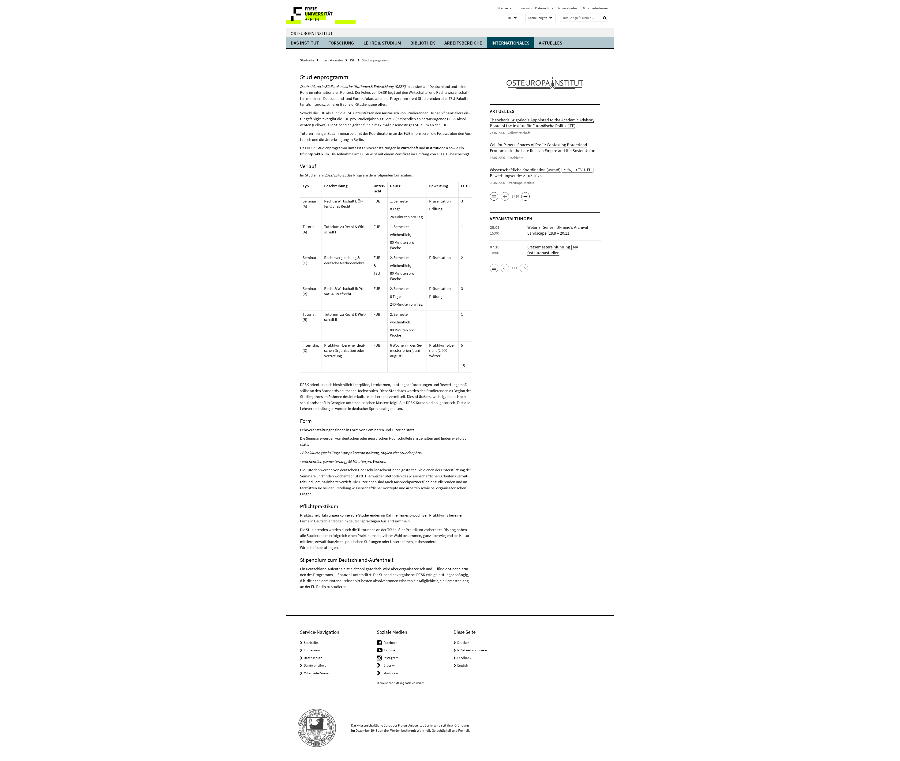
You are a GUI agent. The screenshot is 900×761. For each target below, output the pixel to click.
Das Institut (305, 43)
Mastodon (390, 673)
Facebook (390, 642)
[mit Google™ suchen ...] (604, 18)
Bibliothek (422, 43)
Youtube (389, 650)
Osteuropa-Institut (312, 33)
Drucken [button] (463, 642)
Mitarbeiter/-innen (595, 8)
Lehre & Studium (382, 43)
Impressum (523, 8)
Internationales (510, 43)
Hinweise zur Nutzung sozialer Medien (400, 683)
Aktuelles (550, 43)
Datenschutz (544, 8)
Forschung (341, 43)
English (462, 665)
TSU (352, 60)
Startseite (504, 8)
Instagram (390, 658)
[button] (512, 18)
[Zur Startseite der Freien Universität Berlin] (325, 14)
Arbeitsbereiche (463, 43)
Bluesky (389, 665)
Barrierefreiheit (568, 8)
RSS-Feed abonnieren (472, 650)
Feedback (464, 658)
